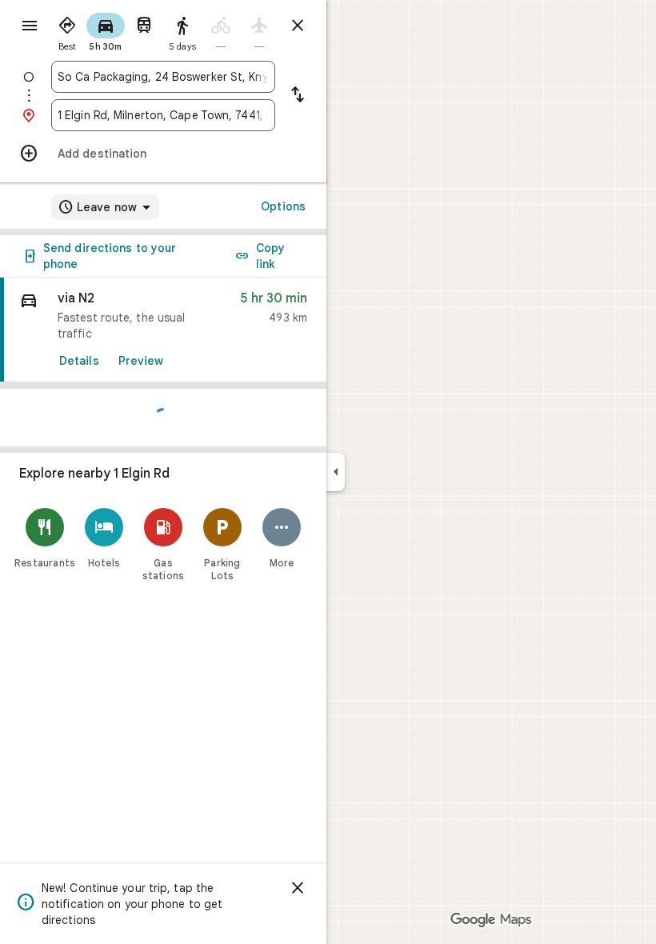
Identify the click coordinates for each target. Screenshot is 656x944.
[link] (163, 330)
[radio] (67, 30)
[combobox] (163, 77)
